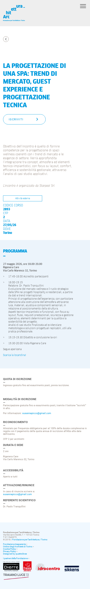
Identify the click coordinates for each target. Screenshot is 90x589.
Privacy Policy (9, 551)
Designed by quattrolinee (15, 554)
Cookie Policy (9, 549)
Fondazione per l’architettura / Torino (29, 539)
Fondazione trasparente (14, 544)
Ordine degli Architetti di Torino (17, 546)
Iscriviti (16, 119)
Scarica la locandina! (14, 355)
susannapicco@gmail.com (36, 413)
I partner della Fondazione (15, 558)
